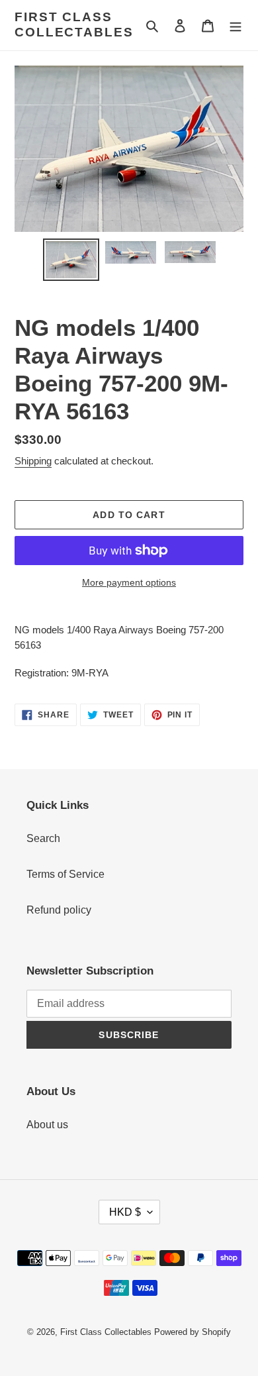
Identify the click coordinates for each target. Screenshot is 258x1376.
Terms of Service (65, 874)
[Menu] (235, 25)
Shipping (33, 460)
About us (47, 1124)
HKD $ (125, 1212)
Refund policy (58, 910)
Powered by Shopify (192, 1332)
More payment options (129, 582)
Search (43, 838)
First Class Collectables (74, 24)
